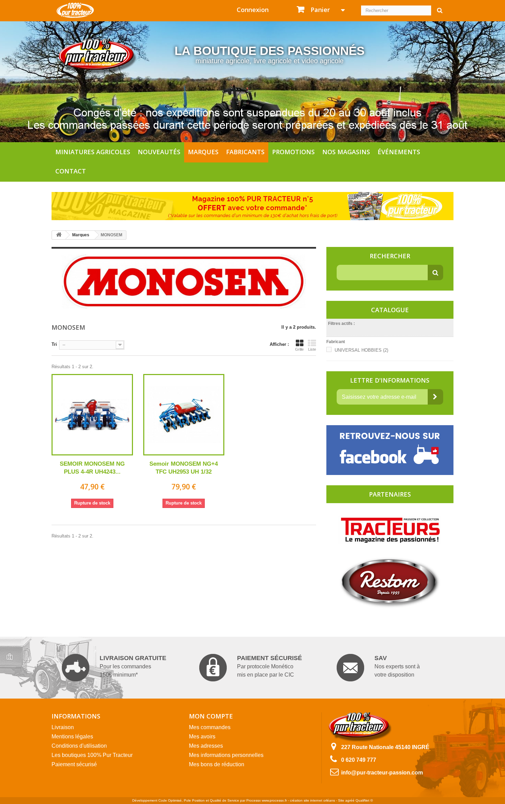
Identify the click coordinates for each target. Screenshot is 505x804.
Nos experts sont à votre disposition (397, 666)
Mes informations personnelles (226, 755)
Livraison (63, 727)
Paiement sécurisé (74, 764)
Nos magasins (346, 152)
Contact (70, 171)
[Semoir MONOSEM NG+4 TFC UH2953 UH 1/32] (184, 414)
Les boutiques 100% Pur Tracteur (92, 755)
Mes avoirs (202, 736)
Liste (312, 349)
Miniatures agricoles (92, 152)
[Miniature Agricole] (75, 9)
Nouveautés (159, 152)
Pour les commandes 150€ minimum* (133, 666)
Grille (299, 349)
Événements (399, 152)
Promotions (293, 152)
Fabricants (245, 152)
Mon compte (211, 716)
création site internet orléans (312, 800)
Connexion (253, 9)
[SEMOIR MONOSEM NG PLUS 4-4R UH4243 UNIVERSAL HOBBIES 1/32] (92, 414)
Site (341, 800)
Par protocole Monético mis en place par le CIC (269, 666)
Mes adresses (206, 746)
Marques (203, 152)
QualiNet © (364, 800)
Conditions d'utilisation (79, 746)
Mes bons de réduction (216, 764)
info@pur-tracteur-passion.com (382, 772)
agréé (350, 800)
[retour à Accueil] (58, 235)
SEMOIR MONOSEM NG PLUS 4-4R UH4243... (92, 468)
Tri (54, 344)
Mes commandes (210, 727)
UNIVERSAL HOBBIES (361, 350)
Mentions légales (72, 736)
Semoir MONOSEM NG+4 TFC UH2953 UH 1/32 (183, 468)
